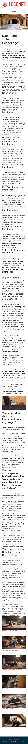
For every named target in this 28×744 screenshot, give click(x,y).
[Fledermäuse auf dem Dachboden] (14, 662)
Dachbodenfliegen (7, 708)
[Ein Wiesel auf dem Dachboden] (14, 720)
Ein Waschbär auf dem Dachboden (12, 689)
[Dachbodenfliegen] (14, 701)
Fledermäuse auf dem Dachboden (12, 669)
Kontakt (10, 739)
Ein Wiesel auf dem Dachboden (11, 728)
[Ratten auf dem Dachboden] (14, 642)
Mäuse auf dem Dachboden (10, 630)
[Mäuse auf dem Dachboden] (14, 623)
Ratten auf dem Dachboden (10, 650)
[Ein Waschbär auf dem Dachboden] (14, 681)
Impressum (16, 739)
